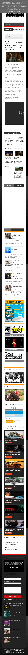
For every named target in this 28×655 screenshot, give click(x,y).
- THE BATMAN (8, 541)
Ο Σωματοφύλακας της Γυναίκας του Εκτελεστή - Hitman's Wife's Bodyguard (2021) (14, 470)
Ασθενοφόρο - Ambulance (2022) (12, 454)
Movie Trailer (11, 133)
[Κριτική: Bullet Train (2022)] (14, 432)
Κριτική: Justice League (15, 637)
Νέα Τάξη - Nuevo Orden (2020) (12, 515)
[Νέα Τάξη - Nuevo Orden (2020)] (14, 506)
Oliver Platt (15, 133)
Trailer (8, 36)
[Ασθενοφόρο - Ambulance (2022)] (14, 446)
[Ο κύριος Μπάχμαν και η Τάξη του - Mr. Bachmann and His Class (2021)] (14, 521)
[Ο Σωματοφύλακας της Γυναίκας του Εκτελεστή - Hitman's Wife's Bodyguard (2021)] (14, 460)
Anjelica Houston (6, 132)
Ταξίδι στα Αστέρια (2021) (11, 486)
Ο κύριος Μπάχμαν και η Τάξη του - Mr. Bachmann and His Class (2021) (14, 530)
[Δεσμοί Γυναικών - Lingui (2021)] (14, 492)
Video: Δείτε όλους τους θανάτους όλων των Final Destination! (17, 275)
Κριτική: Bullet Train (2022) (11, 440)
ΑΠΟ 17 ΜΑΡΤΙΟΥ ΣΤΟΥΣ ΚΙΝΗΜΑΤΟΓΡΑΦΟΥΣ (11, 427)
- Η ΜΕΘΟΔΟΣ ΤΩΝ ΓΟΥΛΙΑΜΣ (11, 542)
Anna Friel (12, 132)
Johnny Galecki (17, 132)
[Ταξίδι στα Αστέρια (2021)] (14, 478)
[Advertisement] (16, 20)
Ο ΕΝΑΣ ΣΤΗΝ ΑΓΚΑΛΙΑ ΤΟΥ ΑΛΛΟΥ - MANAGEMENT (16, 249)
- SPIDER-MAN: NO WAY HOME (11, 549)
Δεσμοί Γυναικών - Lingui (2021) (12, 500)
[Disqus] (14, 207)
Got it (18, 11)
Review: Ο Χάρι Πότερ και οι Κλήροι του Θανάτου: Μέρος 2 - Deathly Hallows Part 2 (17, 613)
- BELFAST (7, 547)
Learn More (12, 11)
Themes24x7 (18, 650)
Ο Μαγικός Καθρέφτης (15, 620)
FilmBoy (13, 649)
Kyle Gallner (6, 133)
